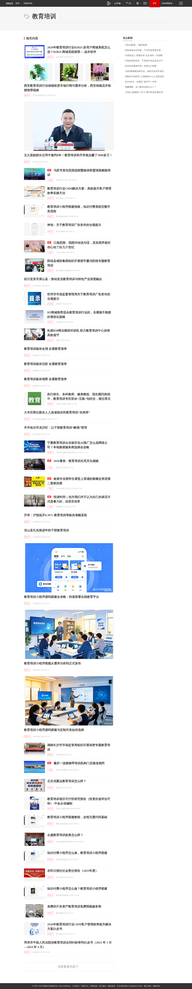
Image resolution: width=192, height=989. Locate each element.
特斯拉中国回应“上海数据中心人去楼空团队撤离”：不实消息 (146, 76)
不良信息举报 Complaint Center (129, 986)
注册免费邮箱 (166, 3)
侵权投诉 (156, 986)
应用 (17, 3)
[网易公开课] (118, 3)
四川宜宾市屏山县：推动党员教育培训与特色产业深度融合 (63, 279)
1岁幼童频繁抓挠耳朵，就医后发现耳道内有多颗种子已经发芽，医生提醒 (146, 71)
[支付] (138, 3)
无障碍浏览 (27, 3)
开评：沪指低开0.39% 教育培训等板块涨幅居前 (55, 515)
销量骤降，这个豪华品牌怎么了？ (140, 87)
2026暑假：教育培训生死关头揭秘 (76, 461)
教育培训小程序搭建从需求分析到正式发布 (52, 663)
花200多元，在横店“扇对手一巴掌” (141, 82)
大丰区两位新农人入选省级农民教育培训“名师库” (57, 412)
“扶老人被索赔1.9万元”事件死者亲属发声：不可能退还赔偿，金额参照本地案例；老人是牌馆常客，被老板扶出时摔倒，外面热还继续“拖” (146, 92)
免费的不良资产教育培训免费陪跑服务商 (74, 906)
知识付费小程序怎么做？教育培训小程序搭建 (77, 888)
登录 (154, 3)
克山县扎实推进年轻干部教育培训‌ (46, 530)
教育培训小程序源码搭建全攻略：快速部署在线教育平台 (61, 596)
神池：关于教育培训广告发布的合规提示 (74, 224)
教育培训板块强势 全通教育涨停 (45, 379)
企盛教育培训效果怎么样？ (65, 835)
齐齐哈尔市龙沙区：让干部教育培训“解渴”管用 (55, 427)
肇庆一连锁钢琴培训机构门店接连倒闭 (79, 763)
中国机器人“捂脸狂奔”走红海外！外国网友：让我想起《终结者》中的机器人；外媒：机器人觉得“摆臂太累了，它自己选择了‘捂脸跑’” (146, 55)
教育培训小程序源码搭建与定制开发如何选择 (54, 729)
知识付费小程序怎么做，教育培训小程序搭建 (77, 852)
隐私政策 (111, 986)
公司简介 (76, 986)
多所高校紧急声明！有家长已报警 (140, 66)
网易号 (50, 57)
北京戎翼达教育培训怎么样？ (66, 781)
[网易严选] (129, 3)
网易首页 (9, 3)
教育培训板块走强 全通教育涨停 (45, 348)
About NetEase (64, 986)
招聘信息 (93, 986)
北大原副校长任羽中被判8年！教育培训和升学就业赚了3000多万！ (68, 155)
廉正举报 (147, 986)
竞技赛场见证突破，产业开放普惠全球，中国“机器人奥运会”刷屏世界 (146, 50)
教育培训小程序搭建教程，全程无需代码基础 (77, 817)
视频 (50, 180)
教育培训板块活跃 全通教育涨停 (45, 364)
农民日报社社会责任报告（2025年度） (72, 870)
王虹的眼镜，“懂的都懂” (136, 45)
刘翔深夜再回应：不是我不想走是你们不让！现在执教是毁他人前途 (146, 61)
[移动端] (109, 3)
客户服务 (102, 986)
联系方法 (84, 986)
